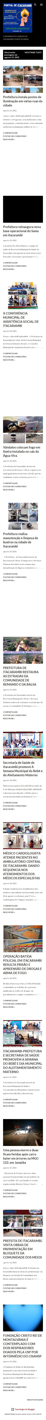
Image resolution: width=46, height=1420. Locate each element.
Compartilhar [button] (10, 133)
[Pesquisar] (35, 4)
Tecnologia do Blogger (24, 1409)
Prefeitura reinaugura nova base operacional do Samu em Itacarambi (22, 231)
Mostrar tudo (33, 52)
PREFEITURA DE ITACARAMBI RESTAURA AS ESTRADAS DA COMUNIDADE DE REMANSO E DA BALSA (21, 676)
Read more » (9, 139)
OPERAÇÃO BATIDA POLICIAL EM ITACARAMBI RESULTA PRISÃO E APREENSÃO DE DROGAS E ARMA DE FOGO (22, 964)
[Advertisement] (23, 168)
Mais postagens (35, 1400)
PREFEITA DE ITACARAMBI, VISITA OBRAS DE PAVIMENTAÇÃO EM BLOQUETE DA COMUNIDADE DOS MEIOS (22, 1249)
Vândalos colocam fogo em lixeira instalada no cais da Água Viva (21, 451)
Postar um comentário (15, 136)
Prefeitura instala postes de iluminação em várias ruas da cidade (22, 101)
